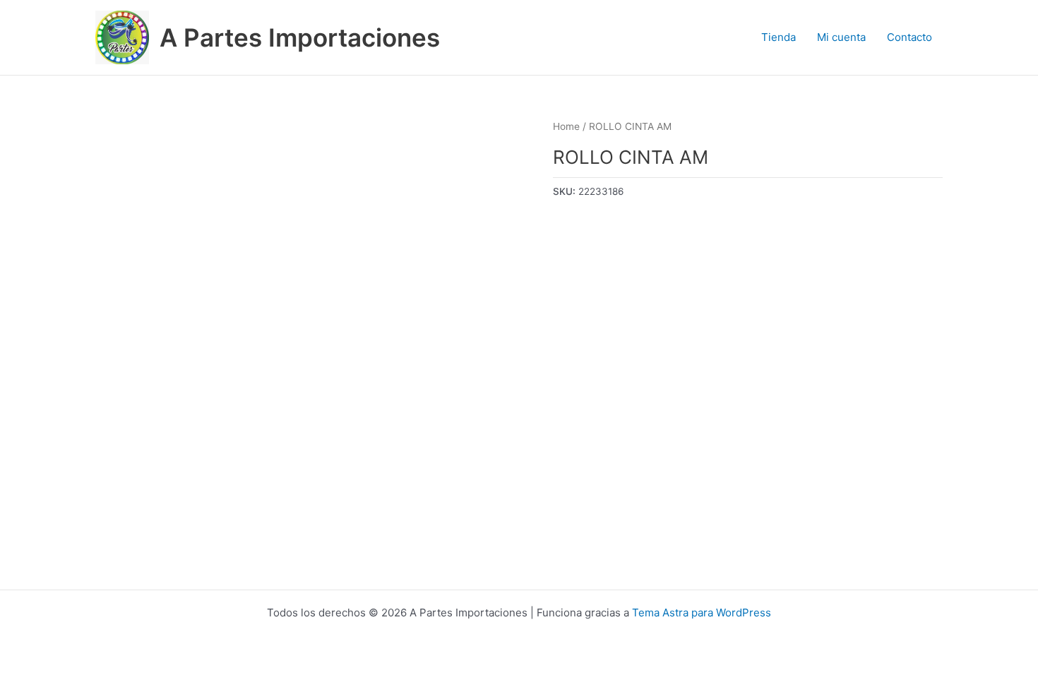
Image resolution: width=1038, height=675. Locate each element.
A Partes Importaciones (300, 37)
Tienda (778, 37)
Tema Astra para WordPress (701, 612)
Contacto (909, 37)
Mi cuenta (841, 37)
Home (566, 126)
